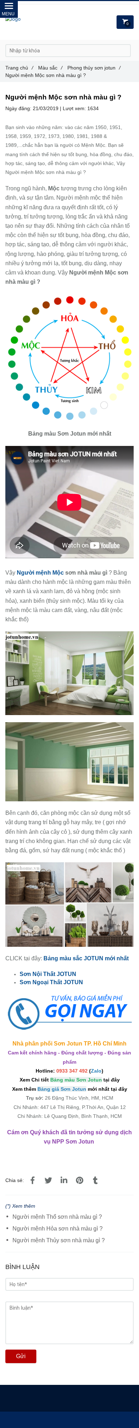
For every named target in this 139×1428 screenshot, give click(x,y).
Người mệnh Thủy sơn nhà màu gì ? (58, 1240)
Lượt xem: (75, 108)
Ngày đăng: (19, 108)
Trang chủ (19, 68)
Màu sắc (50, 68)
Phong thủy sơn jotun (93, 68)
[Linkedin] (64, 1180)
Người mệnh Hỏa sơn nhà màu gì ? (57, 1229)
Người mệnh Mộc (41, 573)
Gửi (21, 1356)
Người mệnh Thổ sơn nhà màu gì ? (57, 1217)
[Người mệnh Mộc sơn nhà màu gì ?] (69, 298)
